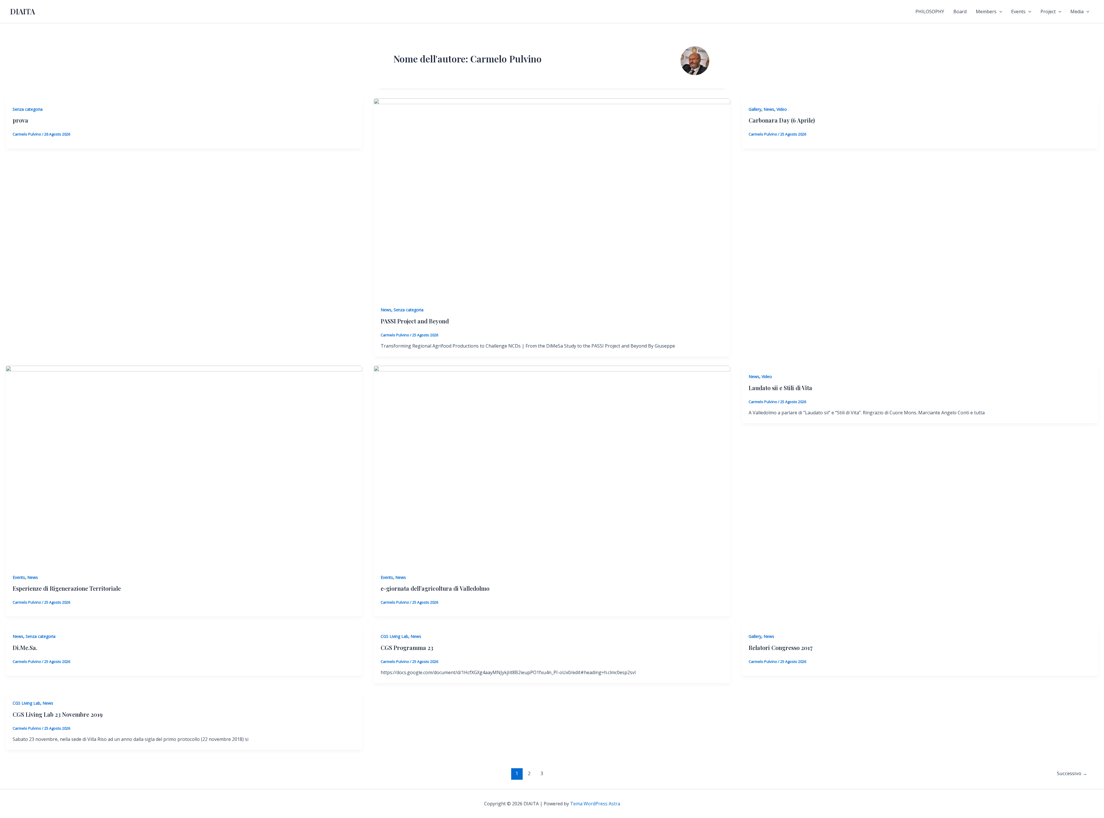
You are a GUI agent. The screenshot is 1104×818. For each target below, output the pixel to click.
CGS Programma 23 (407, 647)
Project (1048, 11)
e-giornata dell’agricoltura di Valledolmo (435, 588)
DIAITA (22, 11)
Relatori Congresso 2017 (780, 647)
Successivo (1072, 773)
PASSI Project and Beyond (415, 321)
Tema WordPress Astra (595, 803)
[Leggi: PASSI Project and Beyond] (552, 198)
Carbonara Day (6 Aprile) (782, 120)
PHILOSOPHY (929, 11)
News (386, 309)
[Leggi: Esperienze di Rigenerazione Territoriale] (184, 465)
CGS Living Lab (394, 636)
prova (20, 120)
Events (1018, 11)
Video (782, 109)
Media (1077, 11)
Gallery (755, 109)
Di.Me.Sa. (25, 647)
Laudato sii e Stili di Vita (780, 388)
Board (960, 11)
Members (986, 11)
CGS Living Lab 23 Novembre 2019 (58, 714)
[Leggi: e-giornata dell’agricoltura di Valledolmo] (552, 465)
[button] (999, 11)
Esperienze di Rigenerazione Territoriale (67, 588)
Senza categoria (28, 109)
